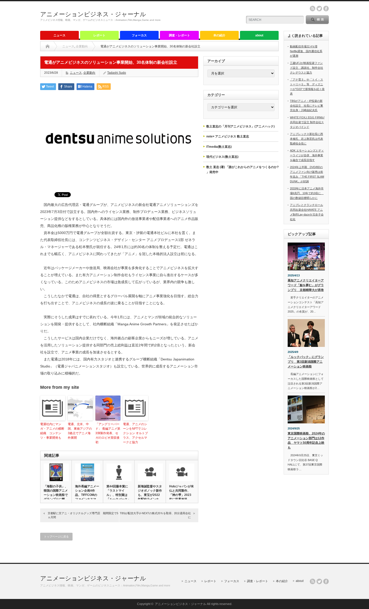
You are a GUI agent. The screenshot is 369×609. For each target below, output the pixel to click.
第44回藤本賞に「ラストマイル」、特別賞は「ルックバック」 (118, 493)
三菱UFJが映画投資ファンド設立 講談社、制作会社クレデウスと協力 (306, 67)
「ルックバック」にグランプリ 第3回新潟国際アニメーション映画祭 (306, 361)
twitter (319, 8)
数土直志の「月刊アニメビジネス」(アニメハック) (240, 126)
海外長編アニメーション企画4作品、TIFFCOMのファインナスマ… (87, 493)
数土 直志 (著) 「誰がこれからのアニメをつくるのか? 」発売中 (242, 169)
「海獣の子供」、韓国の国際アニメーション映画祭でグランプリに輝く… (56, 495)
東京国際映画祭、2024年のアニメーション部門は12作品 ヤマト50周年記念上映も (306, 440)
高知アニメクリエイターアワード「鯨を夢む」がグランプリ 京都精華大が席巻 (306, 285)
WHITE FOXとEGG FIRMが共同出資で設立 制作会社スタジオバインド (307, 122)
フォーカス (139, 35)
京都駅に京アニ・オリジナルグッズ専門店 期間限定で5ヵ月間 (83, 515)
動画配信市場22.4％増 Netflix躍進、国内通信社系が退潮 (306, 51)
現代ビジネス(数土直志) (222, 157)
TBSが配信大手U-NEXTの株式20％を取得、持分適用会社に (155, 515)
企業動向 (82, 46)
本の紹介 (219, 35)
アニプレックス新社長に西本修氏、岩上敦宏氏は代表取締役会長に (306, 138)
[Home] (47, 46)
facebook (326, 8)
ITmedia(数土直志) (219, 146)
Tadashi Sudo (116, 72)
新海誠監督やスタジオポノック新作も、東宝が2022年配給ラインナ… (150, 493)
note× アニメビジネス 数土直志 (227, 136)
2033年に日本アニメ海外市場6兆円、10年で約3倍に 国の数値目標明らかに (307, 193)
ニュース (59, 35)
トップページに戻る (56, 536)
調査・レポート (179, 35)
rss (312, 8)
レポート (99, 35)
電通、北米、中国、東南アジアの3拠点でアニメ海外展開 (80, 430)
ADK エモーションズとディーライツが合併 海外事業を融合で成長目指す (307, 155)
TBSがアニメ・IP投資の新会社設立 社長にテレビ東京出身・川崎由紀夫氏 (306, 105)
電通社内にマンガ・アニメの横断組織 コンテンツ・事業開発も (52, 430)
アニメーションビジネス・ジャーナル (93, 14)
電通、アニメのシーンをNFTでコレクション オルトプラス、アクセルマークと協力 (135, 433)
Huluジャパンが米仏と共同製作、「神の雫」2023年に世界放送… (181, 493)
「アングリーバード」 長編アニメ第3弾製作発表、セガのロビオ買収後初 (107, 433)
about (259, 35)
